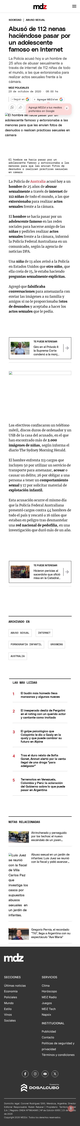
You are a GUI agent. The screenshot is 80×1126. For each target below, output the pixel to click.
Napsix (46, 1014)
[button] (74, 6)
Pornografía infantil (26, 644)
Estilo (8, 1009)
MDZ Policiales (19, 88)
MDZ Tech (49, 1009)
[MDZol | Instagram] (35, 1074)
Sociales (10, 1020)
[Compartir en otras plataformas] (20, 107)
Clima (46, 985)
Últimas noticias (15, 985)
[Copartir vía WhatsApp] (12, 107)
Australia (38, 181)
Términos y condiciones (58, 1055)
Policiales (10, 997)
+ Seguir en (18, 99)
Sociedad (15, 20)
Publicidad (49, 1031)
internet (44, 633)
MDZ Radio (49, 997)
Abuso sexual (20, 633)
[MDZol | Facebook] (25, 1074)
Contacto (48, 1037)
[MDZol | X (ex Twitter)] (55, 1074)
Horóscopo (49, 991)
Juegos (47, 1003)
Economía (10, 991)
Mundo (9, 1003)
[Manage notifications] (71, 1108)
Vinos (8, 1014)
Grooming (56, 644)
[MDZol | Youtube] (45, 1074)
